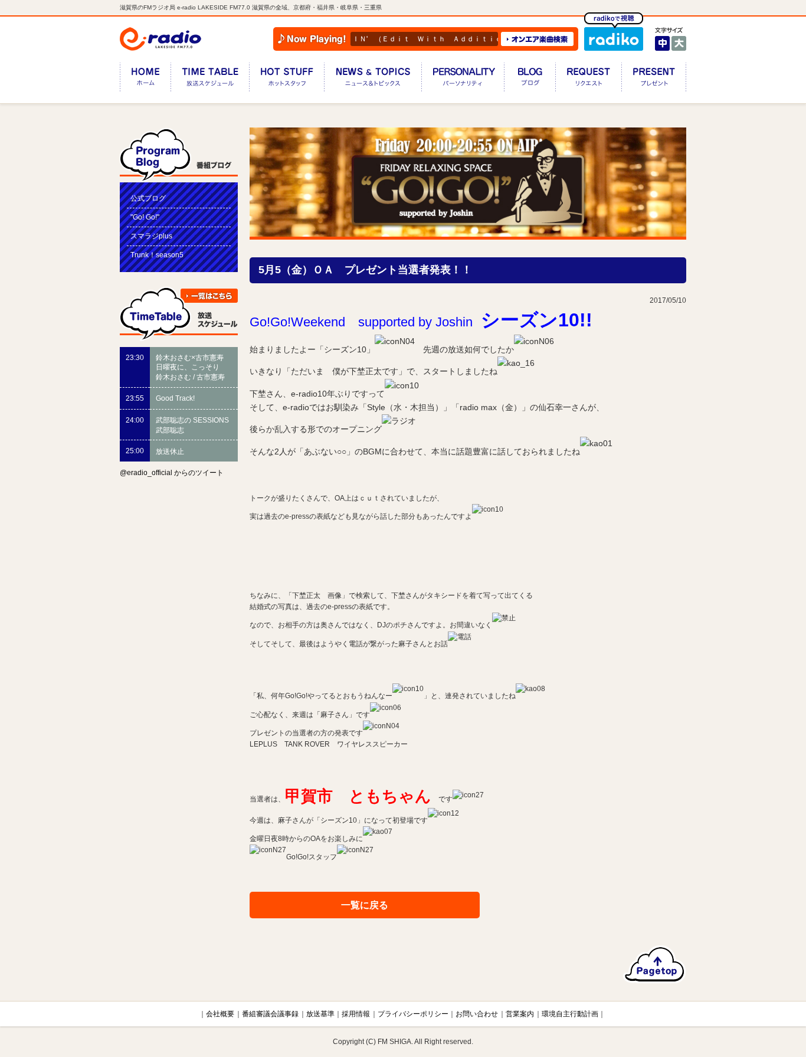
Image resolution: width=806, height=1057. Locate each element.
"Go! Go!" (144, 217)
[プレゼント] (653, 79)
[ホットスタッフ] (286, 79)
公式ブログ (148, 198)
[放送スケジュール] (210, 79)
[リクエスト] (588, 79)
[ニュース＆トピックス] (372, 79)
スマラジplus (151, 236)
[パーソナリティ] (462, 79)
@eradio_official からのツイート (172, 473)
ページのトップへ (654, 964)
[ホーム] (145, 79)
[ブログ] (529, 79)
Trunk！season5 (157, 255)
